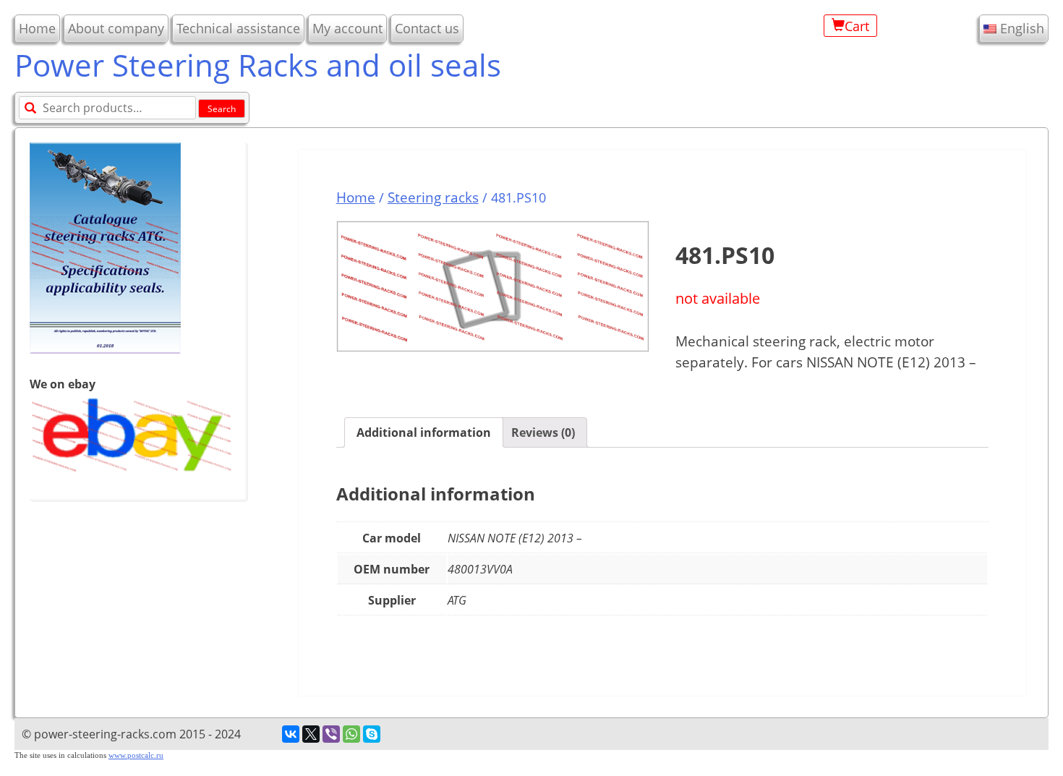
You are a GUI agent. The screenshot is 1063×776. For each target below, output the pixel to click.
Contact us (427, 28)
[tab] (423, 432)
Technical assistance (238, 28)
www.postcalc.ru (135, 755)
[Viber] (331, 734)
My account (347, 28)
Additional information (424, 432)
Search (222, 109)
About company (116, 28)
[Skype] (371, 734)
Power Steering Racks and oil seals (257, 64)
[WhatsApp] (351, 734)
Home (37, 28)
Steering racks (433, 197)
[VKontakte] (290, 734)
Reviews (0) (543, 432)
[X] (311, 734)
